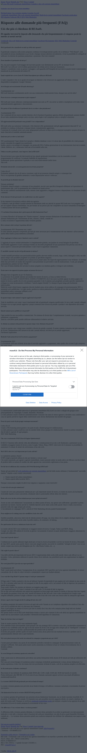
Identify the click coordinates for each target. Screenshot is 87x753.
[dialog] (43, 376)
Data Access (43, 402)
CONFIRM (27, 394)
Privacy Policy (56, 402)
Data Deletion (31, 402)
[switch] (72, 386)
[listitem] (43, 382)
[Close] (82, 351)
